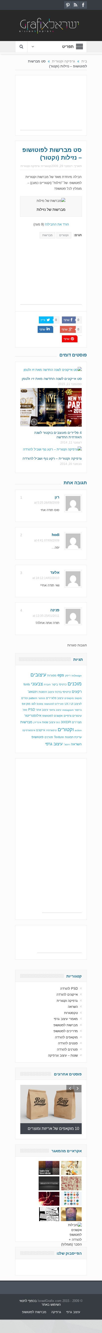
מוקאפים (69, 698)
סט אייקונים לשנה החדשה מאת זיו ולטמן (52, 379)
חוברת (47, 684)
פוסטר (41, 698)
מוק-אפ (26, 703)
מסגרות (51, 675)
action (78, 730)
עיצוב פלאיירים (54, 698)
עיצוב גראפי (55, 710)
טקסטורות (71, 1013)
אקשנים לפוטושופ (52, 715)
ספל (25, 710)
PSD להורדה (69, 988)
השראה (76, 744)
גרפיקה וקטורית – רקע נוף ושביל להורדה (52, 458)
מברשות (47, 235)
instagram (68, 710)
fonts (27, 684)
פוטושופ (37, 737)
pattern (33, 698)
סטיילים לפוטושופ (54, 704)
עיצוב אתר (42, 709)
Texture (59, 737)
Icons (40, 703)
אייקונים (40, 730)
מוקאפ (78, 698)
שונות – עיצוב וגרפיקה (63, 1055)
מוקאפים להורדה (66, 1037)
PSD (31, 709)
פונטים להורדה (68, 1043)
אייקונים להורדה (67, 994)
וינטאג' (33, 692)
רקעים (77, 691)
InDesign (77, 675)
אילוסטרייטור (32, 715)
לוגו (33, 704)
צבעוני (37, 683)
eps (60, 674)
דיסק (68, 675)
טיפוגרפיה (51, 730)
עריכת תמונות (73, 737)
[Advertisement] (51, 105)
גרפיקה (56, 1312)
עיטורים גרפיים (73, 715)
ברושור (78, 710)
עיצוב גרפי (54, 744)
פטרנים (49, 737)
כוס (58, 722)
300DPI (66, 722)
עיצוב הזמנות (46, 691)
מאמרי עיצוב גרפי (66, 1019)
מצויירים (77, 722)
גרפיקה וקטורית (30, 166)
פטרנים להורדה (67, 1049)
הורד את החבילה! (57, 224)
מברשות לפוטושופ (65, 1025)
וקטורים (64, 235)
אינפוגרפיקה (28, 730)
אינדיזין (37, 722)
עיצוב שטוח (48, 722)
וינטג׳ (67, 744)
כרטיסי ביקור (59, 684)
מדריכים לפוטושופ (65, 1031)
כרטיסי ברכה (63, 691)
